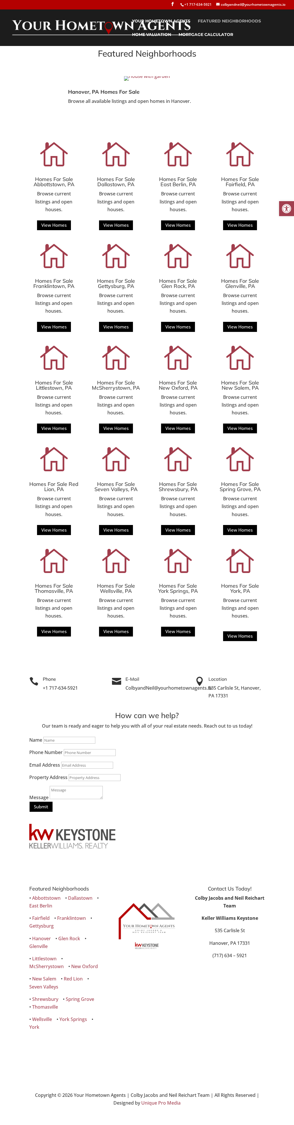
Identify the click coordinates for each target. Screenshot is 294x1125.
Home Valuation (151, 34)
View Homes (54, 225)
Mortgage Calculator (206, 34)
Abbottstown (46, 898)
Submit (41, 806)
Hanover (41, 938)
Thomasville (45, 1007)
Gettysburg (41, 926)
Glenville (38, 946)
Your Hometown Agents (161, 21)
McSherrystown (46, 966)
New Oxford (84, 966)
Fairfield (41, 918)
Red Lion (73, 979)
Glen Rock (69, 938)
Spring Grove (80, 999)
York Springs (73, 1019)
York (34, 1027)
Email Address (44, 765)
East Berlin (40, 906)
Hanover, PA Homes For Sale (104, 92)
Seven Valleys (43, 987)
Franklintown (71, 918)
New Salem (44, 979)
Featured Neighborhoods (229, 21)
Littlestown (44, 958)
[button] (286, 208)
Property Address (48, 777)
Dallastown (80, 898)
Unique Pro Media (161, 1103)
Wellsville (42, 1019)
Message (39, 797)
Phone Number (46, 752)
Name (35, 740)
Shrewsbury (45, 999)
